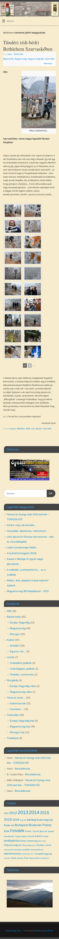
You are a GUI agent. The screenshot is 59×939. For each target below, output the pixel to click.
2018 (15, 819)
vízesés (7, 858)
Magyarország (21, 59)
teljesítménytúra (12, 853)
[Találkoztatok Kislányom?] (32, 305)
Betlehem (21, 428)
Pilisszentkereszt (29, 845)
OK (50, 493)
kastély (45, 836)
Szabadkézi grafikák (21, 663)
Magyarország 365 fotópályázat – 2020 (28, 591)
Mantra (38, 930)
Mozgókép (12, 680)
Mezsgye (15, 634)
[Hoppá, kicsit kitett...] (32, 320)
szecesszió (8, 850)
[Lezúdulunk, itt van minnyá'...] (13, 320)
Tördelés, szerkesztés (22, 674)
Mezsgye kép (17, 732)
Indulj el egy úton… (14, 930)
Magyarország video (21, 691)
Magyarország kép (36, 59)
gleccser (43, 831)
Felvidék (17, 831)
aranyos (12, 428)
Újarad (31, 858)
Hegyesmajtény (21, 836)
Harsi (9, 54)
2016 (8, 819)
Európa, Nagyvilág (20, 622)
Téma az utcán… (16, 697)
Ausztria (23, 820)
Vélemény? (48, 63)
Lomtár (10, 657)
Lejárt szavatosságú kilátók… (23, 547)
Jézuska (39, 428)
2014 (34, 812)
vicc (32, 854)
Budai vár (9, 825)
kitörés (23, 841)
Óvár (26, 858)
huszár (31, 836)
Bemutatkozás (22, 768)
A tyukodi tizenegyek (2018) (22, 553)
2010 (6, 813)
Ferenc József (32, 831)
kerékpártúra (12, 840)
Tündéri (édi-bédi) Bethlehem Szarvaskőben (27, 45)
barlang (31, 819)
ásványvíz (44, 858)
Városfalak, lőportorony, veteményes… (28, 530)
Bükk (28, 428)
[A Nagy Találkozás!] (32, 289)
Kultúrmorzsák (18, 703)
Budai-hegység (45, 820)
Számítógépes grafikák (22, 668)
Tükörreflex (50, 59)
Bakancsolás (8, 59)
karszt (38, 836)
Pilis (19, 845)
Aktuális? (15, 645)
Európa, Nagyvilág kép (22, 720)
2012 (13, 813)
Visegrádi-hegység (43, 854)
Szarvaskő (47, 428)
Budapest (21, 825)
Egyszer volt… (18, 651)
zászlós (20, 858)
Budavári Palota (40, 825)
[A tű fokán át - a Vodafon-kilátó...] (13, 273)
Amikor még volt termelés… (22, 525)
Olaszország (11, 845)
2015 (44, 812)
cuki (33, 428)
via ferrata (26, 854)
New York (42, 841)
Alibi (9, 611)
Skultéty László (43, 845)
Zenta (13, 858)
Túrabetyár (13, 738)
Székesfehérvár (36, 850)
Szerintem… (16, 709)
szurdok (26, 849)
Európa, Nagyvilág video (23, 686)
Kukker (11, 639)
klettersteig (32, 841)
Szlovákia (17, 850)
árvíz (37, 858)
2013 (23, 812)
